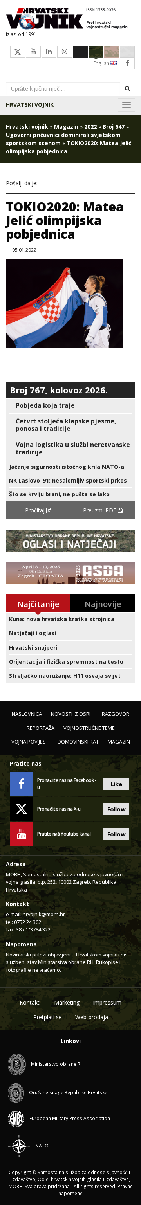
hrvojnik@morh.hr (44, 914)
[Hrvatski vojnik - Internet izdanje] (70, 19)
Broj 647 (114, 126)
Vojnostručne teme (89, 727)
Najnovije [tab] (103, 604)
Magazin (66, 126)
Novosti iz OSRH (72, 713)
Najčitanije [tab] (38, 604)
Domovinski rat (78, 741)
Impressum (107, 1002)
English (101, 63)
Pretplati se (47, 1017)
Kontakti (30, 1002)
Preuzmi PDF (100, 510)
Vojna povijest (30, 741)
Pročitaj (35, 510)
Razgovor (115, 713)
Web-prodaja (91, 1017)
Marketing (67, 1002)
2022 (90, 126)
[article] (70, 405)
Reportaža (40, 727)
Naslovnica (27, 713)
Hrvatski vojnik (30, 104)
